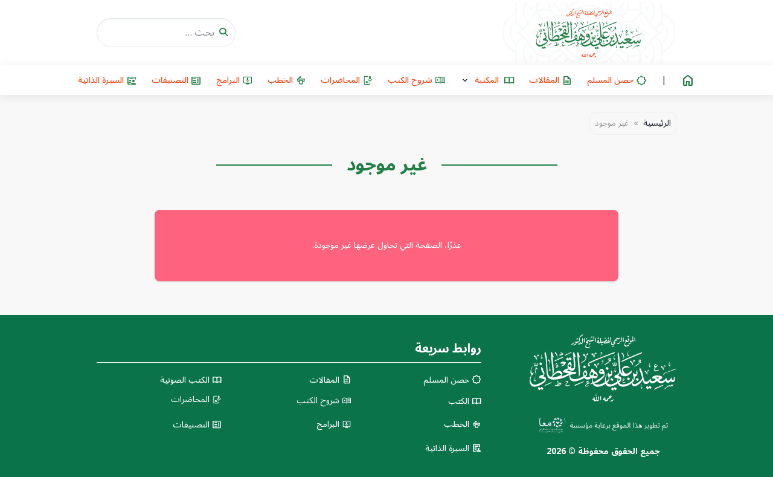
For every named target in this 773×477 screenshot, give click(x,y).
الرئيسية (657, 123)
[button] (487, 80)
